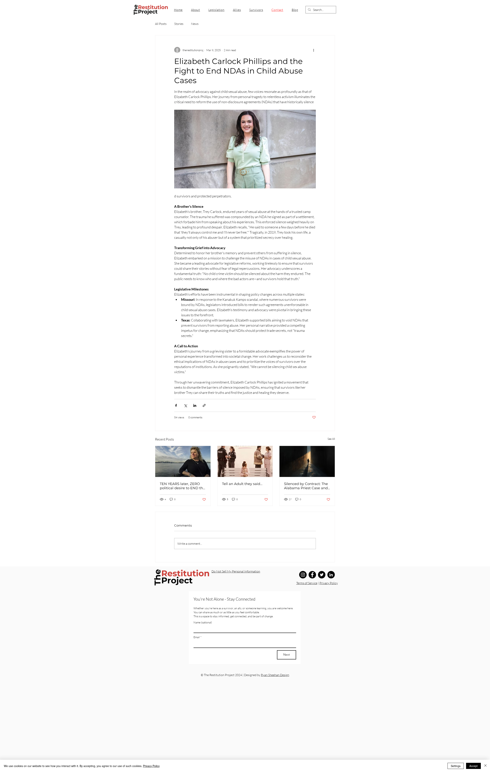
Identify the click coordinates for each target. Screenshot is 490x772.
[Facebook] (312, 574)
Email (198, 637)
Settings (456, 766)
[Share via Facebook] (176, 405)
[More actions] (313, 50)
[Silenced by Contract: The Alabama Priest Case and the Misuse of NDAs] (307, 461)
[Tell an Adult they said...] (245, 461)
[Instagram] (303, 574)
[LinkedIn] (331, 574)
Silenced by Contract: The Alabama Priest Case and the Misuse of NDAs (306, 486)
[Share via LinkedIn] (195, 405)
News (194, 24)
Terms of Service (306, 583)
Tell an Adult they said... (242, 484)
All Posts (161, 24)
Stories (178, 24)
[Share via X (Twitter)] (185, 405)
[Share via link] (204, 405)
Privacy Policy (328, 583)
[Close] (485, 766)
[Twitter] (321, 574)
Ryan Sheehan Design (275, 675)
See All (331, 438)
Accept (473, 766)
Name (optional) (203, 622)
